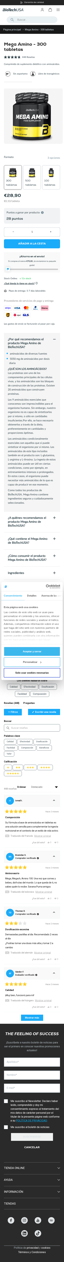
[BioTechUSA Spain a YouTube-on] (38, 1222)
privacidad (33, 1247)
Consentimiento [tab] (13, 595)
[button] (19, 58)
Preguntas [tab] (29, 704)
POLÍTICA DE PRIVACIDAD (31, 1120)
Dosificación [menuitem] (48, 686)
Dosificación (42, 741)
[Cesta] (50, 10)
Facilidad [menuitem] (22, 694)
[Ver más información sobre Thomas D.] (54, 913)
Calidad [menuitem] (14, 686)
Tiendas (10, 1203)
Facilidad (11, 748)
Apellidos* (13, 1061)
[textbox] (32, 728)
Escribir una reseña (47, 713)
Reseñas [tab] (11, 704)
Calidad (10, 741)
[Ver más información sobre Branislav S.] (54, 857)
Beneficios (44, 748)
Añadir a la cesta (32, 244)
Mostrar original (42, 836)
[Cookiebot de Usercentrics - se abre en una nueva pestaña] (46, 586)
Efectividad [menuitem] (29, 686)
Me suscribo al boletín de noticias (30, 1127)
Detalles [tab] (31, 595)
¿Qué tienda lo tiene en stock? (19, 283)
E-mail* (11, 1087)
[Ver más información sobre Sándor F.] (54, 973)
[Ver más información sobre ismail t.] (54, 801)
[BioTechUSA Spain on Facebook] (11, 1222)
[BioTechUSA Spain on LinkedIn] (24, 1235)
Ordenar (22, 787)
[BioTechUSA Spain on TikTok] (38, 1235)
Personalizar (30, 662)
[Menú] (58, 10)
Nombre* (12, 1074)
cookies (45, 1247)
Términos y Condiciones (32, 1252)
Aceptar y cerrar (32, 651)
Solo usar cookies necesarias (32, 672)
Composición (27, 748)
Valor (9, 754)
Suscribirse (32, 1137)
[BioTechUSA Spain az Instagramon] (24, 1222)
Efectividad (25, 741)
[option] (32, 2)
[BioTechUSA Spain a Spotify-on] (51, 1222)
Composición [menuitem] (39, 694)
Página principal (12, 29)
